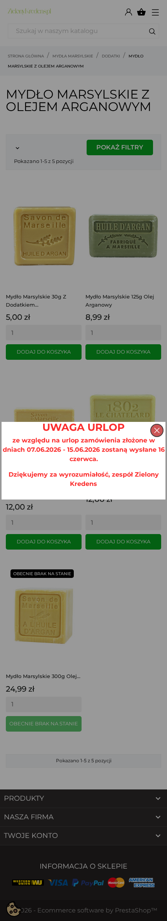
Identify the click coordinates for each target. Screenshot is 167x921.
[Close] (157, 430)
